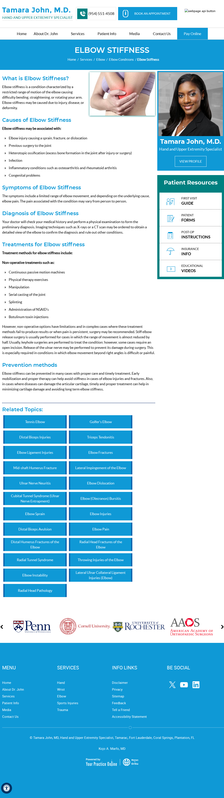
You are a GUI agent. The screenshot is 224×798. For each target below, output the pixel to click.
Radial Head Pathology (35, 590)
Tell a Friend (121, 710)
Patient (188, 217)
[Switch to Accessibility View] (6, 788)
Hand (61, 682)
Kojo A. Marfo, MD (112, 748)
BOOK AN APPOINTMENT (152, 13)
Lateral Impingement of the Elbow (100, 468)
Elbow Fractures (100, 452)
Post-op (195, 234)
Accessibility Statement (129, 716)
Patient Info (10, 703)
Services (86, 59)
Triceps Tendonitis (100, 437)
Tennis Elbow (35, 422)
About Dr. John (13, 689)
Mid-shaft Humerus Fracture (35, 468)
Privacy (117, 689)
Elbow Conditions (121, 59)
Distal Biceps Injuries (35, 437)
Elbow (100, 59)
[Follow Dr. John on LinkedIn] (196, 685)
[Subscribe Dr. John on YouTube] (184, 685)
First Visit (189, 201)
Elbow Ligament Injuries (35, 452)
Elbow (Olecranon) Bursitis (100, 498)
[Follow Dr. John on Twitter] (173, 685)
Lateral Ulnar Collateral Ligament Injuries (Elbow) (101, 575)
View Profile (190, 161)
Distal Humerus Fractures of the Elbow (35, 544)
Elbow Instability (35, 575)
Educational (192, 268)
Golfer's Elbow (101, 422)
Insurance (190, 251)
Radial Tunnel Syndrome (35, 560)
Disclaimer (120, 682)
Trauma (62, 710)
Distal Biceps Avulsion (35, 529)
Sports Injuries (67, 703)
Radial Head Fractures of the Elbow (100, 544)
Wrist (61, 689)
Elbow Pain (100, 529)
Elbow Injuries (100, 514)
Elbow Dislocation (100, 483)
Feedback (119, 703)
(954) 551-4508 (101, 13)
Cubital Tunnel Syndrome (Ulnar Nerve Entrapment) (35, 498)
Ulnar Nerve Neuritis (35, 483)
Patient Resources (191, 183)
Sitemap (118, 696)
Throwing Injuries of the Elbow (101, 560)
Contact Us (10, 716)
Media (6, 710)
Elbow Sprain (35, 514)
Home (72, 59)
